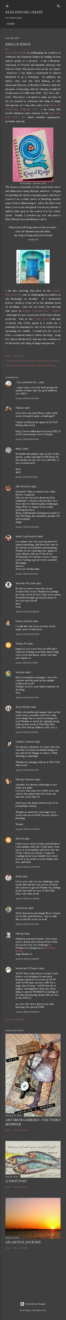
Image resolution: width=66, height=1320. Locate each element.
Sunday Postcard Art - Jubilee (41, 310)
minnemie (22, 908)
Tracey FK (21, 643)
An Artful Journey (23, 1242)
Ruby (19, 876)
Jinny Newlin (23, 707)
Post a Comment (15, 1019)
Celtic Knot (41, 318)
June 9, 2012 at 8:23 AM (27, 439)
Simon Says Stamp (15, 52)
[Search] (59, 5)
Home (11, 23)
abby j (19, 448)
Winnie (20, 838)
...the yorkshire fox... (27, 382)
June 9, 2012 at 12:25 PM (27, 611)
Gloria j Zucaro (24, 621)
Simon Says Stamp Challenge (45, 360)
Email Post (19, 356)
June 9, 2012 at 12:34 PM (27, 634)
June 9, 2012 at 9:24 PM (27, 770)
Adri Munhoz (23, 486)
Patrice (20, 407)
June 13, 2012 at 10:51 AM (27, 1012)
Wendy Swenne (25, 779)
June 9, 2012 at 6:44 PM (27, 697)
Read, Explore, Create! (24, 12)
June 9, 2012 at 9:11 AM (26, 477)
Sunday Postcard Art (15, 365)
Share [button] (8, 356)
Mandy (20, 933)
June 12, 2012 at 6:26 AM (27, 959)
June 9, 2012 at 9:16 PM (27, 732)
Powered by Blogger (36, 1304)
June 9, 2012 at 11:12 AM (27, 574)
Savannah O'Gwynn (27, 968)
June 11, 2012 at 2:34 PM (27, 924)
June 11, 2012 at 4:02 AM (27, 898)
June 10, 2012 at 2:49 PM (28, 867)
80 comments (21, 1248)
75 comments (20, 1187)
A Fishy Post (16, 1181)
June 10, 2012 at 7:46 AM (28, 829)
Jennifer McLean (25, 583)
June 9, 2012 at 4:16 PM (27, 662)
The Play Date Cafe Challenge (41, 365)
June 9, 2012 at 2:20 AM (27, 398)
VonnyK (20, 672)
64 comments (20, 1130)
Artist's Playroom (21, 360)
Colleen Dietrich (25, 741)
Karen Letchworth (26, 536)
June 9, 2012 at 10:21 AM (27, 527)
